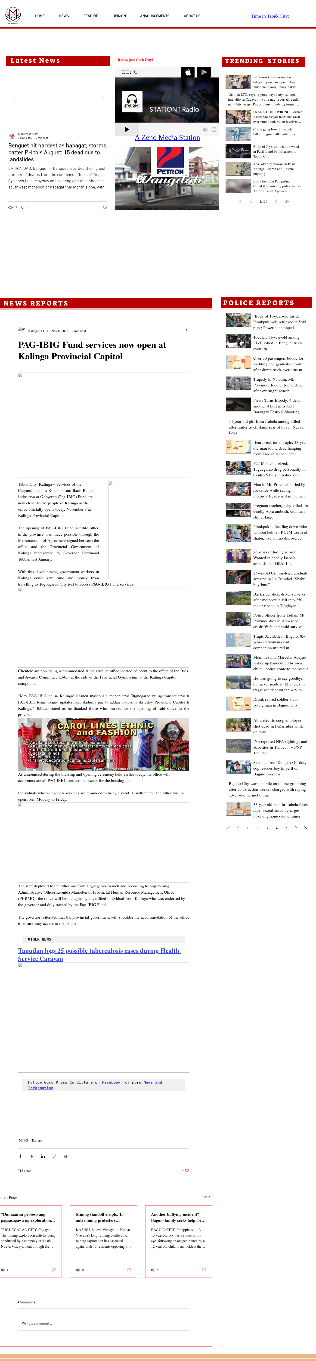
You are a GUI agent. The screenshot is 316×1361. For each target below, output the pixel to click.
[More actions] (186, 330)
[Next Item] (102, 98)
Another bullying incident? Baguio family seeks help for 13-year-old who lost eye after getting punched (177, 1217)
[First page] (240, 201)
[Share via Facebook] (20, 1156)
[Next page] (276, 201)
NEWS (23, 1140)
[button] (167, 178)
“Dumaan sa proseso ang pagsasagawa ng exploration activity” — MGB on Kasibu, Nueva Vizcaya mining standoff (27, 1217)
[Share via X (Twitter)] (31, 1156)
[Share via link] (54, 1156)
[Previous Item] (13, 98)
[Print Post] (65, 1156)
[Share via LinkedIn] (43, 1156)
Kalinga (37, 1140)
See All (207, 1196)
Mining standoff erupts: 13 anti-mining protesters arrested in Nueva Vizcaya (100, 1217)
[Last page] (287, 201)
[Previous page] (251, 201)
